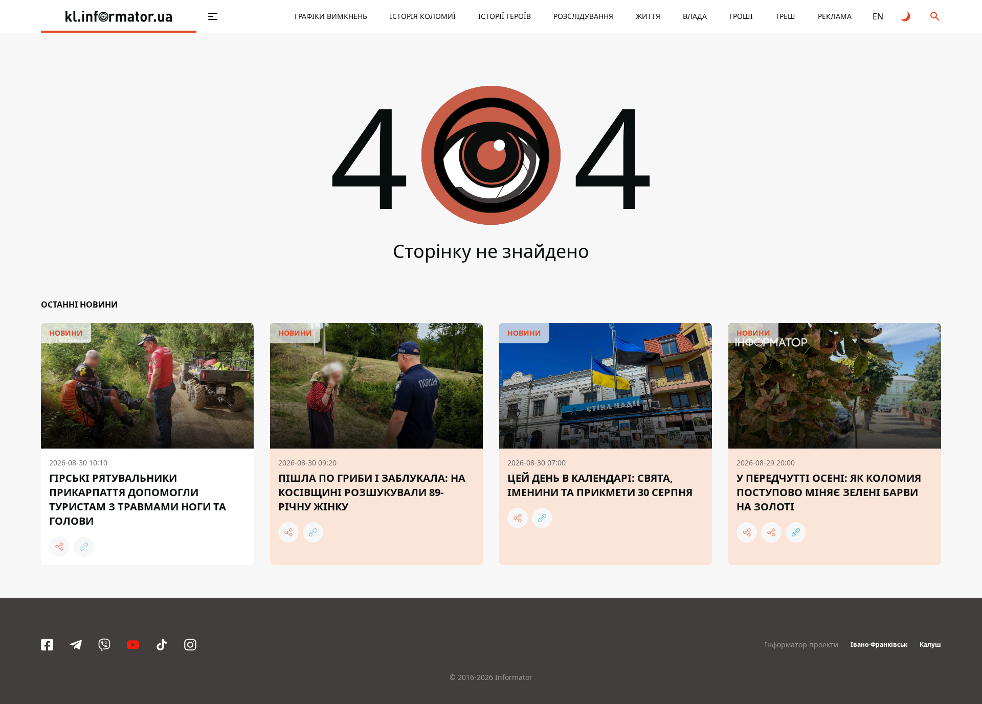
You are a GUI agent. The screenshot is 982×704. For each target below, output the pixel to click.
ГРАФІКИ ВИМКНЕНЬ (331, 16)
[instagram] (190, 645)
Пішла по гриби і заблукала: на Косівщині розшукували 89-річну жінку (371, 492)
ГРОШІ (741, 16)
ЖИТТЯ (648, 16)
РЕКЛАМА (835, 16)
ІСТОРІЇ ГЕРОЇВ (504, 16)
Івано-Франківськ (879, 644)
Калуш (930, 644)
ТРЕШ (785, 16)
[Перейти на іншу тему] (906, 16)
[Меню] (212, 16)
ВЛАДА (695, 16)
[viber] (104, 645)
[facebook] (47, 645)
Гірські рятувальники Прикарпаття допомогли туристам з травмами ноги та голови (137, 499)
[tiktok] (161, 645)
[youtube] (133, 645)
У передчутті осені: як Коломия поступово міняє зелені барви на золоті (828, 492)
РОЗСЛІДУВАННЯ (583, 16)
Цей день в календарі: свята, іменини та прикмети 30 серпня (600, 485)
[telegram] (76, 645)
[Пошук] (935, 16)
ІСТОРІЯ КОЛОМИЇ (423, 16)
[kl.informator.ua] (118, 16)
